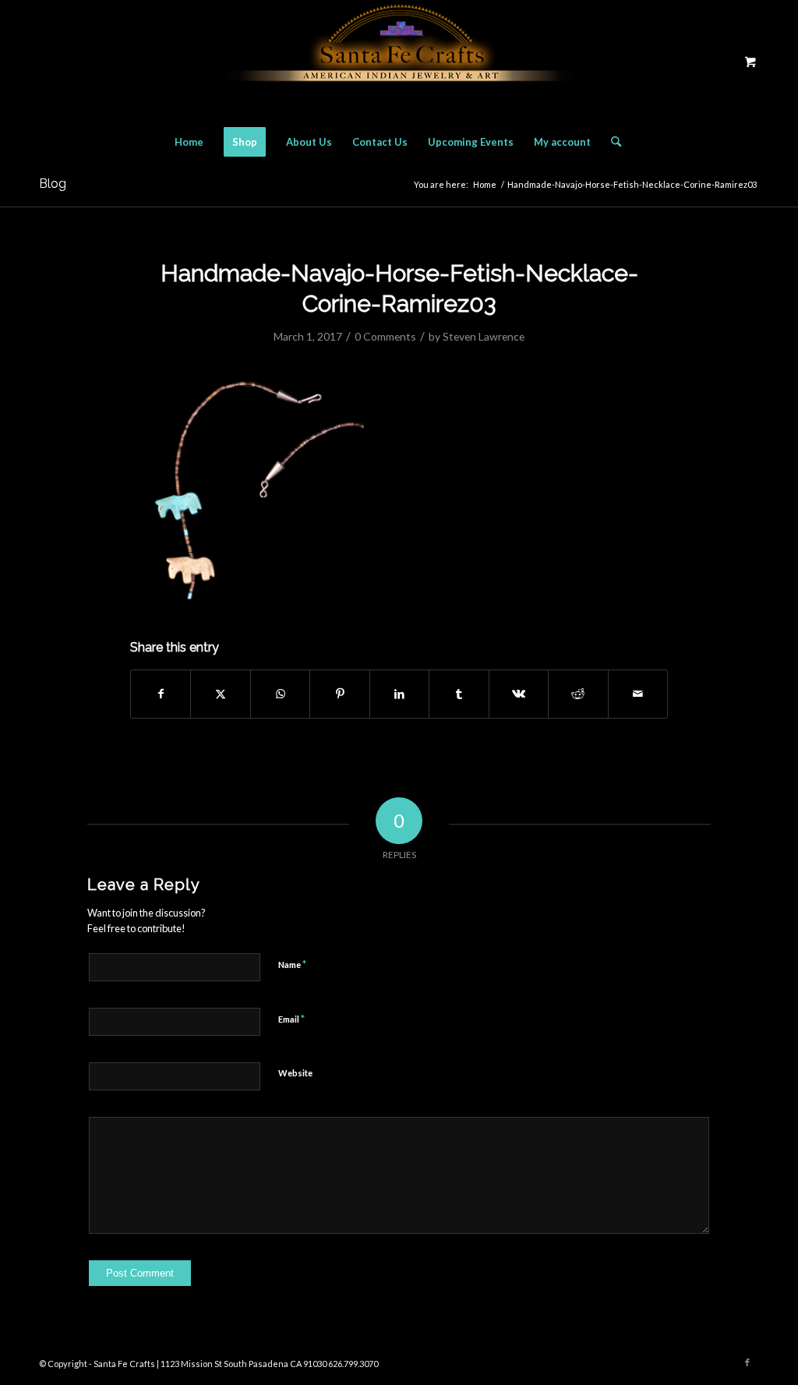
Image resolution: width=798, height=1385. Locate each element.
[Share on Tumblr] (458, 693)
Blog (52, 183)
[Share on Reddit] (578, 693)
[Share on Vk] (518, 693)
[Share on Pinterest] (339, 693)
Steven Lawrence (483, 336)
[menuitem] (189, 141)
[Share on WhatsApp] (280, 693)
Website (295, 1073)
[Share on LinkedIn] (399, 693)
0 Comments (385, 336)
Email (291, 1018)
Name (292, 964)
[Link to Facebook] (747, 1362)
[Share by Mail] (638, 693)
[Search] (611, 141)
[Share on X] (220, 693)
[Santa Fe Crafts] (399, 61)
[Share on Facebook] (160, 693)
